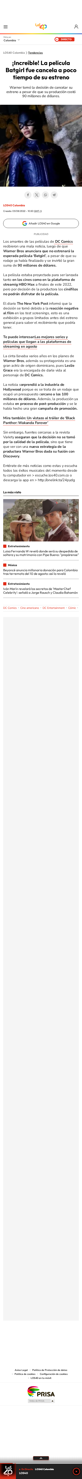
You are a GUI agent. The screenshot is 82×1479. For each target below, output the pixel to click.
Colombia (10, 40)
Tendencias (35, 52)
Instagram (33, 1340)
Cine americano (29, 608)
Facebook (27, 195)
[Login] (76, 26)
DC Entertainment (54, 608)
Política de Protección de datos (49, 1370)
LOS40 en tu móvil (41, 1378)
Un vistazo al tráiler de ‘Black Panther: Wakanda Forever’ (39, 420)
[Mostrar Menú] (5, 26)
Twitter (36, 195)
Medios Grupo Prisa (41, 1401)
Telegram (54, 195)
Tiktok (25, 1340)
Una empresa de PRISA (41, 1391)
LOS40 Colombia (41, 26)
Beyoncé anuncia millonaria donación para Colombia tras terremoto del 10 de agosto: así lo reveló (40, 572)
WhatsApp (45, 195)
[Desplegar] (41, 1458)
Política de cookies (25, 1374)
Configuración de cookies (54, 1374)
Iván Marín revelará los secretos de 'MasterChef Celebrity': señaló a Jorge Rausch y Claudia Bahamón (40, 590)
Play (76, 1471)
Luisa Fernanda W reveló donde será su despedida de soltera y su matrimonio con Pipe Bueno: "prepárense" (41, 553)
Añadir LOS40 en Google (44, 223)
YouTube (41, 1340)
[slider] (41, 1463)
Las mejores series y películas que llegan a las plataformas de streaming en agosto (37, 342)
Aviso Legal (21, 1370)
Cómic (72, 608)
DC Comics (10, 608)
